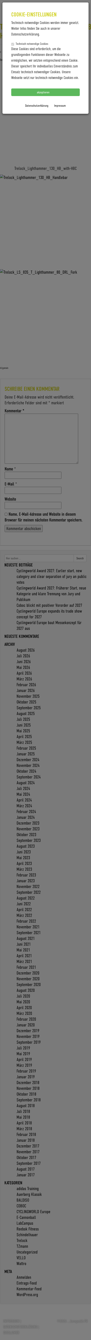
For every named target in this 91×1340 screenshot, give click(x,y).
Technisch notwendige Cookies (32, 43)
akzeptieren (43, 92)
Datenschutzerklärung (36, 105)
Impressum (60, 105)
